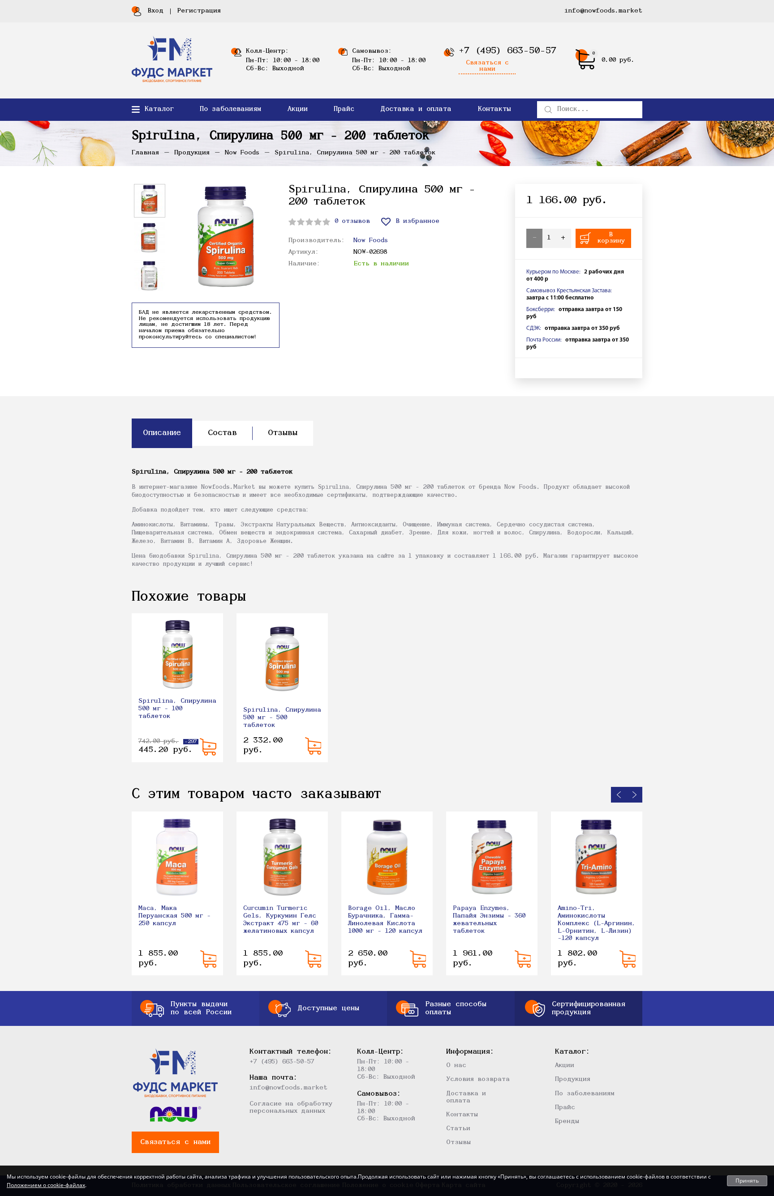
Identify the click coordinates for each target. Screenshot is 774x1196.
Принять (747, 1180)
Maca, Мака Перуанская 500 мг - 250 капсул (174, 916)
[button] (619, 795)
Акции (298, 109)
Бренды (567, 1121)
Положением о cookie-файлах (46, 1185)
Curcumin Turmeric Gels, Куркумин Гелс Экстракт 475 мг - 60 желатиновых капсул (280, 919)
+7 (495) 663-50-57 (507, 51)
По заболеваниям (230, 109)
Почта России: (544, 340)
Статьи (458, 1128)
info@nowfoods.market (603, 11)
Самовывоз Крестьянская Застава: (569, 291)
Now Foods (370, 240)
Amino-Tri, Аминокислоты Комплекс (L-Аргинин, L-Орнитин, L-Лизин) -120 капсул (597, 923)
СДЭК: (533, 328)
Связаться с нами (487, 66)
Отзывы (458, 1142)
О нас (456, 1065)
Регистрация (199, 11)
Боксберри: (540, 309)
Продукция (572, 1079)
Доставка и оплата (416, 109)
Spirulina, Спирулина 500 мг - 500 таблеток (282, 718)
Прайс (344, 109)
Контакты (494, 109)
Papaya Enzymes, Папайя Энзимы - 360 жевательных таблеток (489, 919)
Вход (155, 11)
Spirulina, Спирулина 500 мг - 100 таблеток (177, 709)
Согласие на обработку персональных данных (290, 1108)
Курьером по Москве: (553, 272)
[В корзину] (208, 747)
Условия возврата (478, 1079)
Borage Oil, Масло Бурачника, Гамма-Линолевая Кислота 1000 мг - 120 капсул (385, 919)
